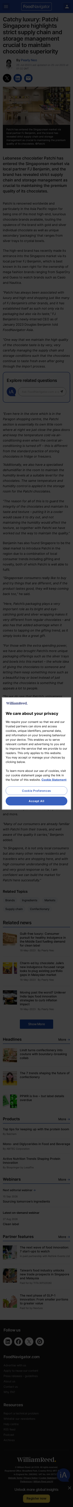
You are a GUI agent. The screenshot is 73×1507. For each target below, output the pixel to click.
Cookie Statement (53, 779)
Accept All (36, 801)
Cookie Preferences (36, 790)
